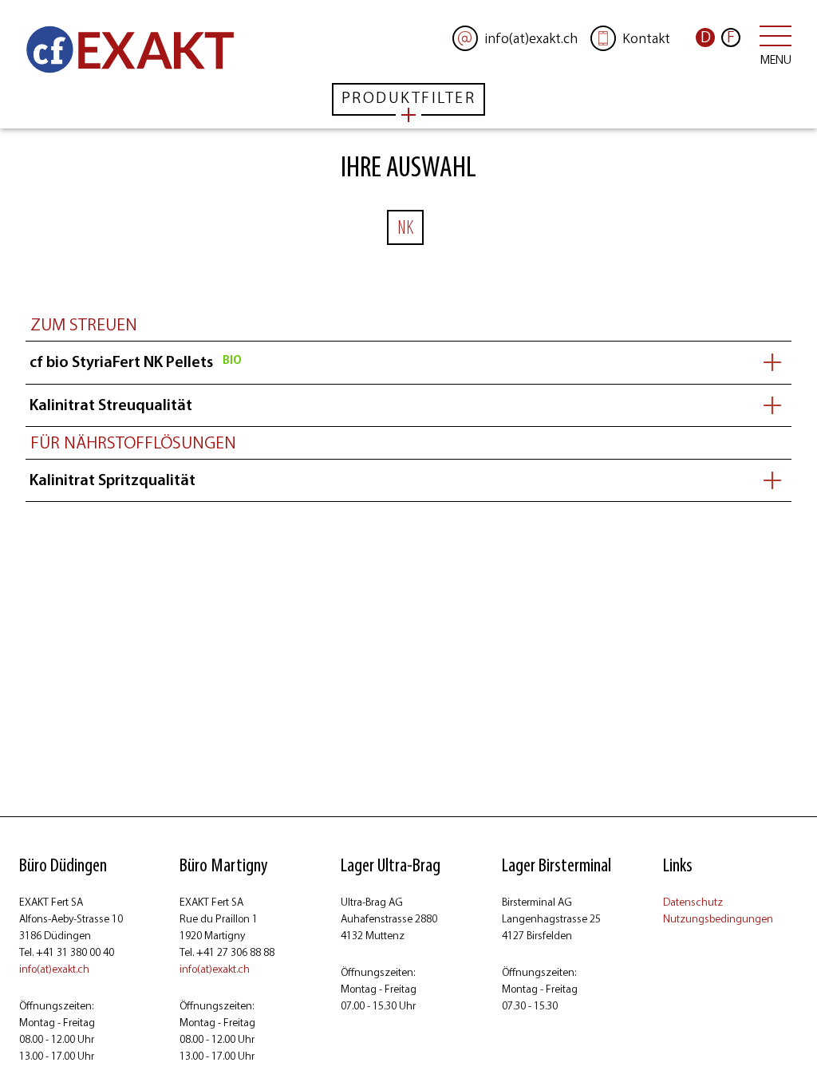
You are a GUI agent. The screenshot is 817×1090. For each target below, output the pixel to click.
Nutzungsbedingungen (718, 919)
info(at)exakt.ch (54, 969)
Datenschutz (693, 902)
